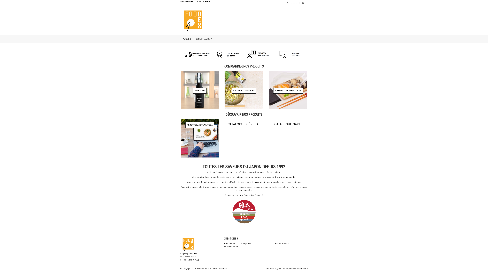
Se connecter (292, 3)
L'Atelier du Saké (188, 257)
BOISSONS (200, 90)
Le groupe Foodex (188, 254)
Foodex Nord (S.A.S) (189, 260)
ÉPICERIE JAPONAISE (244, 90)
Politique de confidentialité (295, 268)
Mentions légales (273, 268)
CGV (260, 243)
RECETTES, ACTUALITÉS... (200, 125)
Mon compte (229, 243)
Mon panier (246, 243)
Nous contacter (231, 246)
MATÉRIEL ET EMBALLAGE (288, 90)
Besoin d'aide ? (282, 243)
